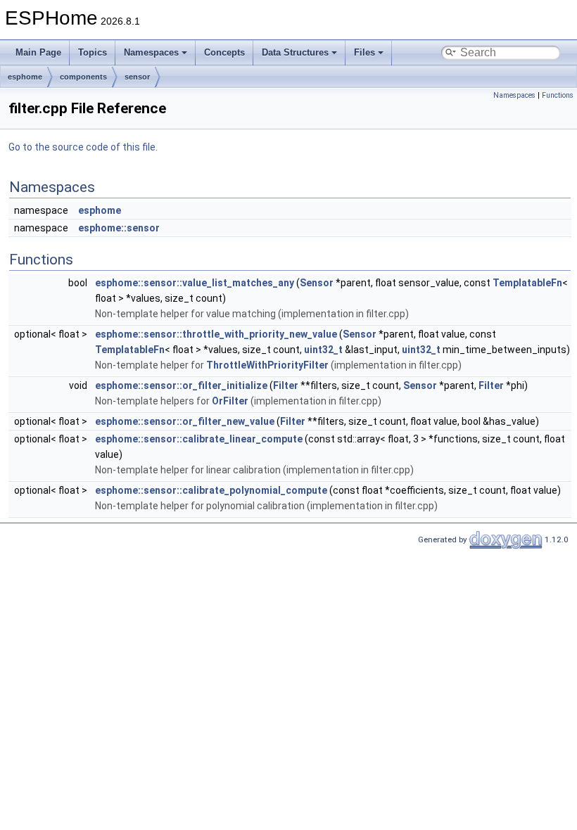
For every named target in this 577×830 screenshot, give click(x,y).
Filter (285, 385)
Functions (557, 95)
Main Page (38, 52)
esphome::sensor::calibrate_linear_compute (199, 439)
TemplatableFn (527, 282)
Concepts (224, 52)
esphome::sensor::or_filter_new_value (184, 421)
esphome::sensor (119, 228)
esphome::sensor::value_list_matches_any (194, 282)
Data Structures (295, 52)
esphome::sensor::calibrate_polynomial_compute (211, 490)
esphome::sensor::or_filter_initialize (181, 385)
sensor (137, 76)
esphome (25, 76)
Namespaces (151, 52)
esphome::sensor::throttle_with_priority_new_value (216, 334)
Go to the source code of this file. (83, 147)
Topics (92, 52)
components (83, 76)
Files (364, 52)
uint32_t (323, 349)
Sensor (317, 282)
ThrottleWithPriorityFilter (267, 365)
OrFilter (230, 401)
